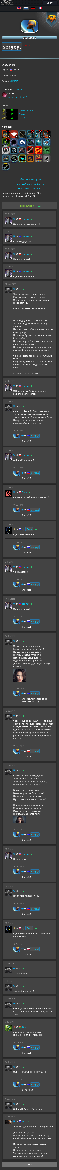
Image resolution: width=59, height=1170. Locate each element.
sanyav (25, 219)
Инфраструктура (26, 110)
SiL (23, 1121)
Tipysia (25, 1027)
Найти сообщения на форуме (29, 183)
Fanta (29, 529)
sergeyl (35, 435)
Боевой (22, 118)
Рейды (22, 114)
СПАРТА (14, 80)
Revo (24, 492)
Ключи (18, 88)
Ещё (29, 1164)
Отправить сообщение (29, 188)
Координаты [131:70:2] (17, 97)
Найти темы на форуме (29, 179)
